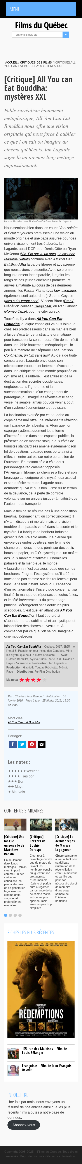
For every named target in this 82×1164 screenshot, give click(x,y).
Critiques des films (36, 62)
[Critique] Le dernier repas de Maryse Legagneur (65, 843)
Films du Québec (41, 25)
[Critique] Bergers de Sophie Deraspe (37, 843)
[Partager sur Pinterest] (32, 744)
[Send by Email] (41, 744)
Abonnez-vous (23, 1125)
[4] (20, 915)
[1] (5, 915)
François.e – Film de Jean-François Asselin (47, 1067)
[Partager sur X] (22, 744)
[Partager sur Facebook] (13, 744)
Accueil (11, 62)
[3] (15, 915)
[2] (10, 915)
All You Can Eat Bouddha (24, 722)
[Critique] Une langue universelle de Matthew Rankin (14, 845)
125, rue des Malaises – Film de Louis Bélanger (44, 1050)
